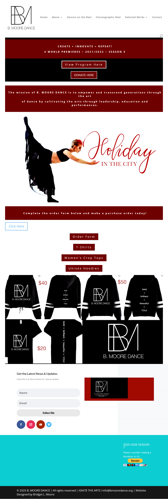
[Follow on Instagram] (31, 424)
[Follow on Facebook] (21, 424)
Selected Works (135, 17)
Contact (157, 17)
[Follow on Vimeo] (49, 424)
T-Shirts (84, 247)
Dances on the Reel (79, 17)
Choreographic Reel (108, 17)
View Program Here (84, 64)
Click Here (16, 226)
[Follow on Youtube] (40, 424)
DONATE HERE (84, 75)
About (56, 17)
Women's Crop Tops (84, 258)
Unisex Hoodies (84, 268)
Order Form (84, 237)
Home (44, 17)
